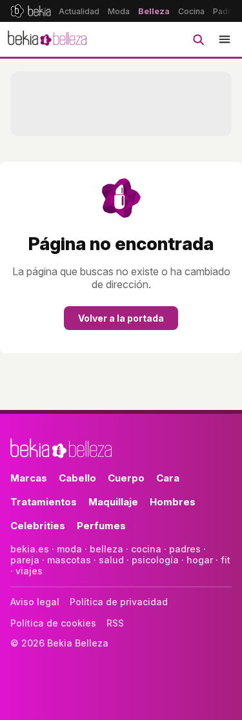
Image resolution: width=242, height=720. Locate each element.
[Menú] (224, 39)
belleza (106, 548)
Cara (167, 478)
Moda (119, 11)
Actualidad (79, 11)
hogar (200, 559)
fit (225, 559)
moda (69, 548)
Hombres (173, 502)
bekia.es (29, 548)
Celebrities (37, 526)
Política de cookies (53, 623)
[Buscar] (198, 39)
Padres (227, 11)
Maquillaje (113, 502)
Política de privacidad (119, 601)
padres (185, 548)
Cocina (191, 11)
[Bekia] (30, 11)
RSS (115, 623)
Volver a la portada (121, 318)
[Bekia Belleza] (47, 39)
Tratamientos (43, 502)
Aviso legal (34, 601)
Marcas (28, 478)
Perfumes (101, 526)
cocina (146, 548)
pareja (24, 559)
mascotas (69, 559)
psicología (155, 559)
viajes (29, 570)
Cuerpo (126, 478)
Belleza (154, 11)
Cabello (77, 478)
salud (111, 559)
